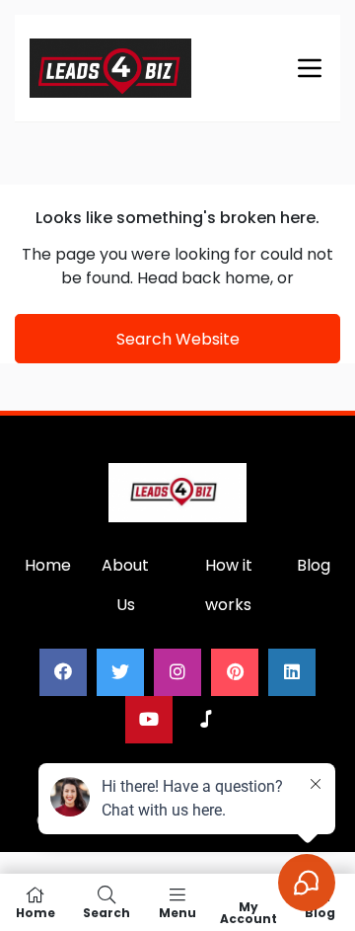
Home (48, 565)
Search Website (178, 339)
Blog (313, 565)
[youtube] (149, 719)
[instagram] (177, 672)
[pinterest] (234, 672)
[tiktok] (206, 719)
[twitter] (120, 672)
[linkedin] (292, 672)
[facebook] (63, 672)
